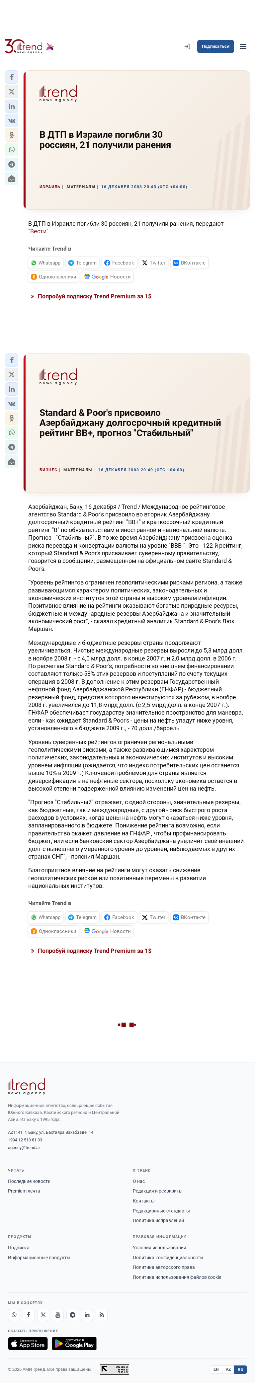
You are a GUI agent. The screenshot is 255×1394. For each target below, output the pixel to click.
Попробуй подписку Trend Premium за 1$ (94, 296)
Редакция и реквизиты (158, 1191)
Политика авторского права (164, 1267)
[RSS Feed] (102, 1315)
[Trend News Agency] (26, 1086)
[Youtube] (58, 1315)
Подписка (19, 1247)
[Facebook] (29, 1315)
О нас (139, 1181)
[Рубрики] (243, 46)
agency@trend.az (24, 1147)
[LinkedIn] (87, 1315)
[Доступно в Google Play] (74, 1343)
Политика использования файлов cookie (177, 1277)
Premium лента (24, 1191)
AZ (228, 1369)
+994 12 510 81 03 (25, 1139)
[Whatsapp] (14, 1315)
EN (216, 1369)
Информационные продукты (39, 1257)
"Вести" (38, 231)
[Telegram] (72, 1315)
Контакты (144, 1200)
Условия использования (159, 1247)
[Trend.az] (29, 46)
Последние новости (29, 1181)
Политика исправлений (158, 1220)
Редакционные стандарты (161, 1210)
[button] (11, 77)
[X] (43, 1315)
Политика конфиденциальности (168, 1257)
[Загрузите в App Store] (28, 1343)
